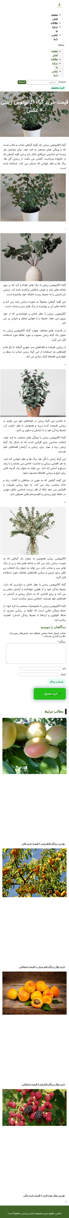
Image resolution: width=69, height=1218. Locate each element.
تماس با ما (55, 37)
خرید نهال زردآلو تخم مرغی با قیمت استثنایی (42, 967)
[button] (58, 45)
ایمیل (63, 674)
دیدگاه (61, 641)
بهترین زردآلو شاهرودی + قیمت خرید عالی (43, 844)
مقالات (54, 23)
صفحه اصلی (54, 17)
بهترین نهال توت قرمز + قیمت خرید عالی (44, 1196)
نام (64, 668)
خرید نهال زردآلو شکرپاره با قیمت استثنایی (43, 1084)
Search (62, 82)
